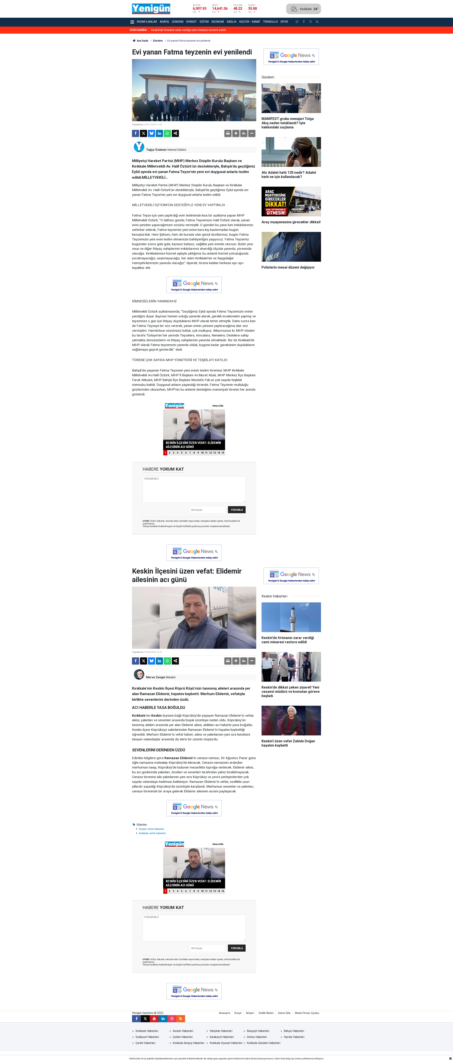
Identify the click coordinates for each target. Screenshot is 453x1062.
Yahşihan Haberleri (221, 1031)
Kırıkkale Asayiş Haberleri (188, 1043)
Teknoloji (270, 21)
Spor (284, 21)
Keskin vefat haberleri (151, 829)
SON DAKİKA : (139, 30)
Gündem (177, 21)
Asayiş (164, 21)
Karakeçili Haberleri (222, 1037)
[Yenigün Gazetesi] (151, 8)
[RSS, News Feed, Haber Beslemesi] (180, 1018)
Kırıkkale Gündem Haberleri (263, 1043)
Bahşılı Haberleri (294, 1031)
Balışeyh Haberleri (258, 1031)
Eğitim (204, 21)
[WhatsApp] (167, 133)
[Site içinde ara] (317, 22)
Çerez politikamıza (304, 1058)
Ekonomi (217, 21)
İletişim (250, 1013)
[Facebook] (135, 133)
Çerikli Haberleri (145, 1043)
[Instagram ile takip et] (171, 1018)
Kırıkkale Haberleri (147, 1031)
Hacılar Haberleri (294, 1037)
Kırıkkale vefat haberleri (152, 833)
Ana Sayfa (142, 40)
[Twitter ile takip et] (310, 22)
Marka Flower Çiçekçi (307, 1013)
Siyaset (191, 21)
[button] (235, 133)
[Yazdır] (227, 133)
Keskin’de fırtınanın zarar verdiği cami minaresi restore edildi (188, 30)
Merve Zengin (155, 677)
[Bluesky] (151, 133)
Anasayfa (224, 1013)
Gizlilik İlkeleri (266, 1013)
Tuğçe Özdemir (156, 149)
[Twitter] (143, 133)
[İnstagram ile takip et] (297, 22)
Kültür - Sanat (249, 21)
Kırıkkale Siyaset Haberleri (226, 1043)
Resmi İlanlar (147, 21)
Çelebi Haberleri (183, 1037)
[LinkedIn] (159, 133)
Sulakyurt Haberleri (147, 1037)
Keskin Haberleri (183, 1031)
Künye (238, 1013)
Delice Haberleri (257, 1037)
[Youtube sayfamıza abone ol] (154, 1018)
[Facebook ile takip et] (303, 22)
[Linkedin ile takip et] (163, 1018)
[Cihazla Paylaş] (175, 133)
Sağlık (231, 21)
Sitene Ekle (284, 1013)
